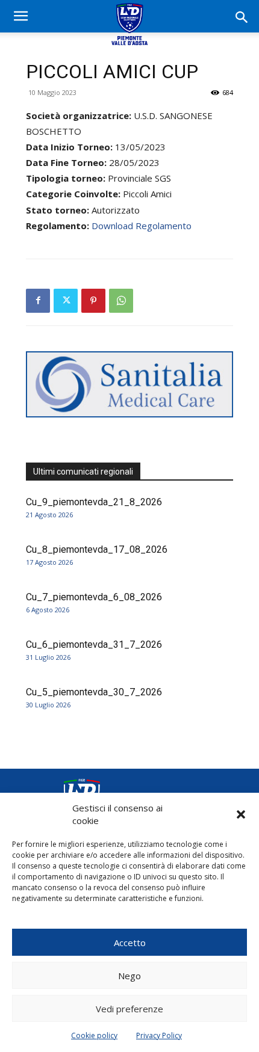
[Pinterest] (93, 301)
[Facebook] (38, 301)
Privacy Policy (159, 1035)
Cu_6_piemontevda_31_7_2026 (94, 644)
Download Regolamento (142, 226)
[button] (241, 814)
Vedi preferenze (129, 1009)
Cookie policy (94, 1035)
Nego (129, 976)
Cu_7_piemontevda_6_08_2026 (94, 597)
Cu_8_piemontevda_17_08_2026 (96, 549)
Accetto (130, 943)
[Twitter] (66, 301)
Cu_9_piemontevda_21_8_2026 (94, 502)
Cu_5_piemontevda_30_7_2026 (94, 692)
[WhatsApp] (121, 301)
